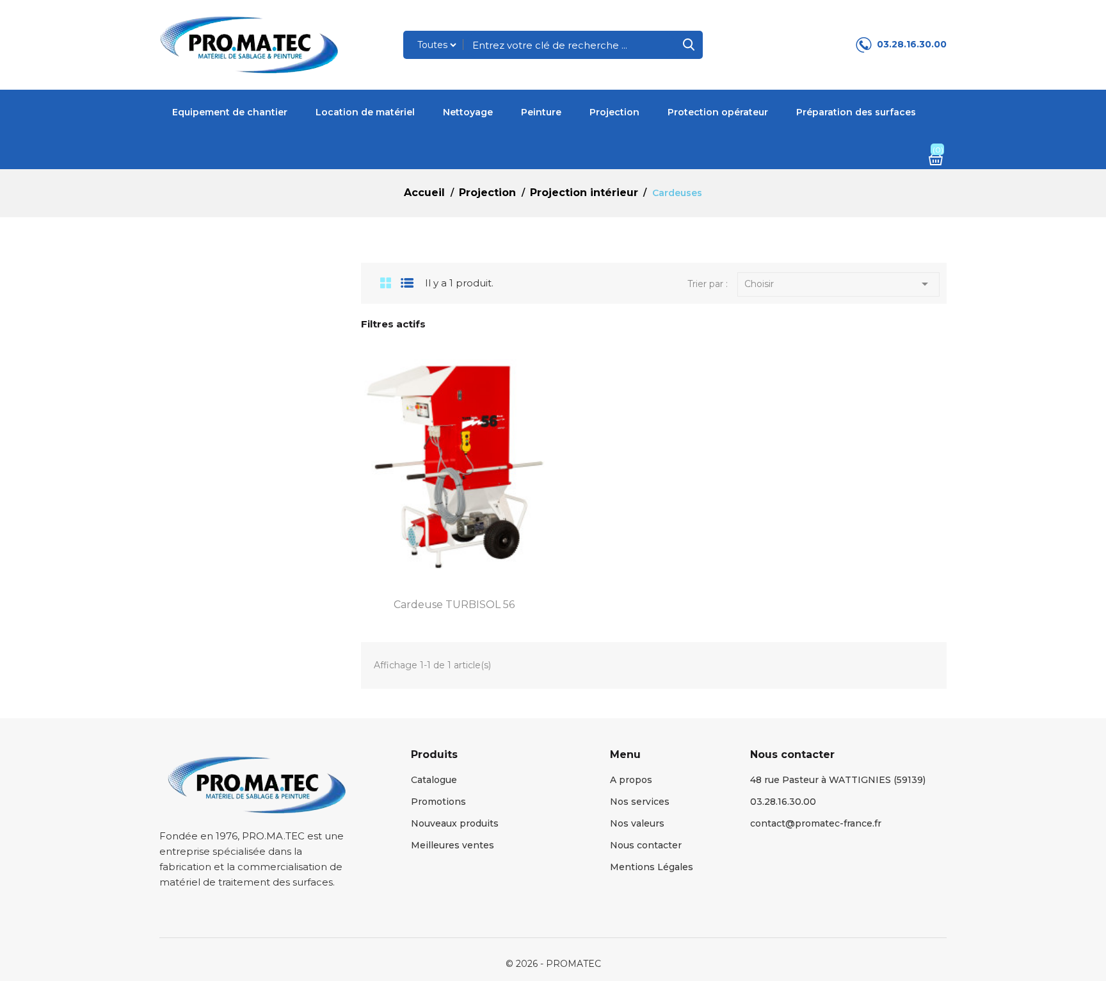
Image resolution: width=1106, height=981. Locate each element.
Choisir (838, 284)
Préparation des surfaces (856, 112)
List (407, 283)
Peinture (541, 112)
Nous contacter (646, 845)
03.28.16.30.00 (912, 44)
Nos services (639, 801)
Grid (381, 283)
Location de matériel (365, 112)
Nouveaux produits (455, 823)
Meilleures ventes (452, 845)
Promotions (438, 801)
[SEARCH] (688, 45)
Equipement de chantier (229, 112)
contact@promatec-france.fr (815, 823)
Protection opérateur (718, 112)
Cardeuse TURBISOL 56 (454, 604)
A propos (631, 780)
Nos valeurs (637, 823)
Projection (614, 112)
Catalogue (434, 780)
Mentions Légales (651, 867)
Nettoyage (468, 112)
